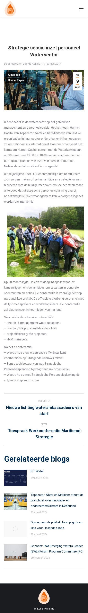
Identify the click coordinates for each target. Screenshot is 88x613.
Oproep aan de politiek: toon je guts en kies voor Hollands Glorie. (56, 525)
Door (22, 63)
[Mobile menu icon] (81, 8)
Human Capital (16, 80)
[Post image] (15, 478)
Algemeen (14, 74)
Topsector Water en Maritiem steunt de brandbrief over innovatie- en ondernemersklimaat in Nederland (57, 500)
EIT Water (37, 471)
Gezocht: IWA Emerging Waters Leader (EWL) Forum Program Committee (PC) (57, 548)
